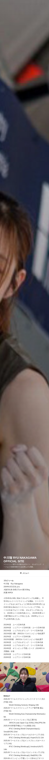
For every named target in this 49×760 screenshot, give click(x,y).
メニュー (25, 573)
